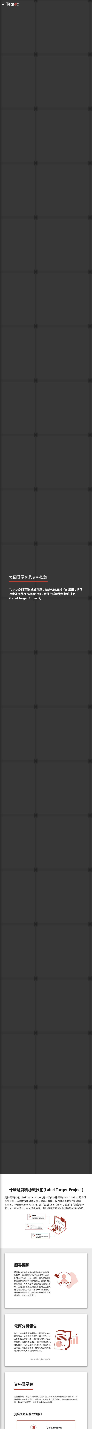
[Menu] (3, 4)
